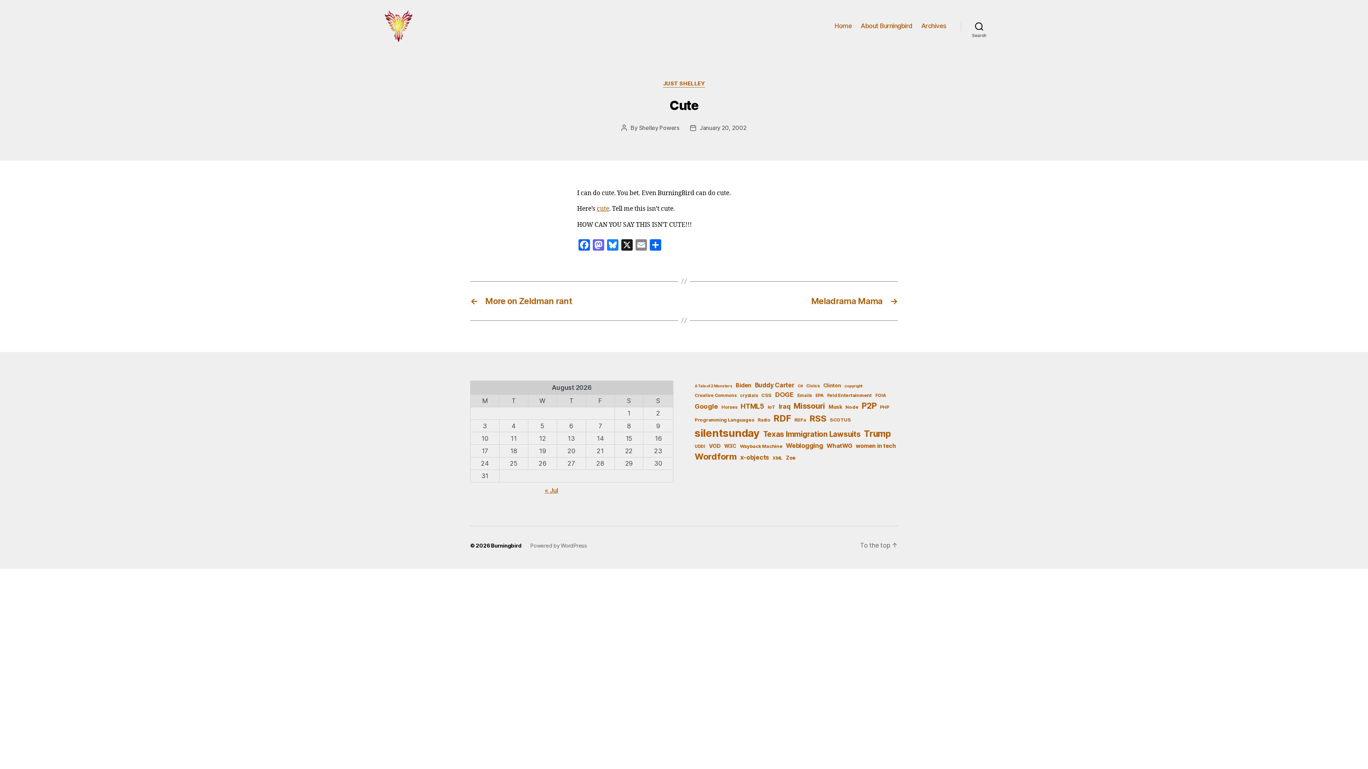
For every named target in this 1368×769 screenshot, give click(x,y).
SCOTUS (840, 420)
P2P (869, 406)
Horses (729, 407)
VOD (715, 446)
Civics (812, 385)
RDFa (800, 420)
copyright (853, 386)
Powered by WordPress (558, 545)
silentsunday (727, 433)
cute (603, 209)
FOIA (880, 395)
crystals (749, 395)
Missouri (809, 405)
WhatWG (839, 445)
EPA (819, 395)
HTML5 (752, 406)
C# (800, 386)
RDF (782, 418)
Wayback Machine (761, 446)
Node (851, 407)
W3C (730, 446)
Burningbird (506, 545)
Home (843, 26)
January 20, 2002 (723, 127)
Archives (934, 26)
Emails (804, 395)
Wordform (716, 456)
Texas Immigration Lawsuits (812, 434)
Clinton (832, 385)
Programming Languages (724, 420)
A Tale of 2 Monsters (713, 386)
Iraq (785, 406)
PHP (884, 407)
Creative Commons (716, 395)
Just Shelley (684, 83)
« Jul (551, 490)
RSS (817, 418)
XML (777, 458)
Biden (743, 385)
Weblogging (804, 445)
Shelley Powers (659, 127)
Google (706, 406)
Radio (764, 420)
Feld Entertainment (849, 395)
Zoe (791, 458)
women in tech (876, 446)
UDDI (700, 446)
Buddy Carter (774, 385)
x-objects (755, 457)
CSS (766, 395)
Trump (877, 433)
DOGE (784, 394)
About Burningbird (886, 26)
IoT (771, 407)
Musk (835, 407)
